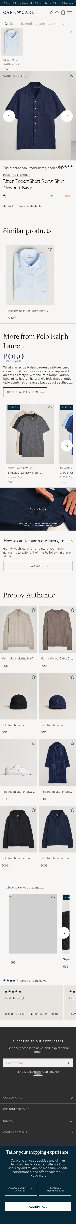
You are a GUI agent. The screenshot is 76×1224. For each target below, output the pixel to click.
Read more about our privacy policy (37, 1073)
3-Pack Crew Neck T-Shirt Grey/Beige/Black (24, 473)
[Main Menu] (69, 12)
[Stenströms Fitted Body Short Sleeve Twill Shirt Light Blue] (30, 307)
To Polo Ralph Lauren (23, 392)
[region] (38, 1002)
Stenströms (9, 60)
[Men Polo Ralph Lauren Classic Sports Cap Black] (18, 696)
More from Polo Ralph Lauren (35, 341)
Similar (27, 230)
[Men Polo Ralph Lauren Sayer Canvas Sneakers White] (18, 762)
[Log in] (51, 12)
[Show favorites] (57, 12)
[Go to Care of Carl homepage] (18, 12)
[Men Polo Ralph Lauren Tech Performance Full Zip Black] (18, 829)
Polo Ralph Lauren (16, 174)
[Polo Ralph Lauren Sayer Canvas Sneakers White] (18, 788)
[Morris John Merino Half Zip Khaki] (18, 655)
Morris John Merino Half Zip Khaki (17, 659)
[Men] (33, 924)
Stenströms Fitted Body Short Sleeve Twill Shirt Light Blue (26, 311)
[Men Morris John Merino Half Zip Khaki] (18, 629)
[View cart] (63, 12)
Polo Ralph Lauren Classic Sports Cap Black (18, 725)
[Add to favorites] (49, 250)
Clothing (9, 75)
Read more (35, 566)
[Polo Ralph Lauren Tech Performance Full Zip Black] (18, 855)
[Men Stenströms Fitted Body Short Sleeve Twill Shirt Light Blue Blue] (12, 42)
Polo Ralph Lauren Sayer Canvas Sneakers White (17, 792)
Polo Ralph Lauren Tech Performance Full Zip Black (17, 858)
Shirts (22, 75)
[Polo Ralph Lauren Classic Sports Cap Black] (18, 722)
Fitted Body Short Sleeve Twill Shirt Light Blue (10, 64)
